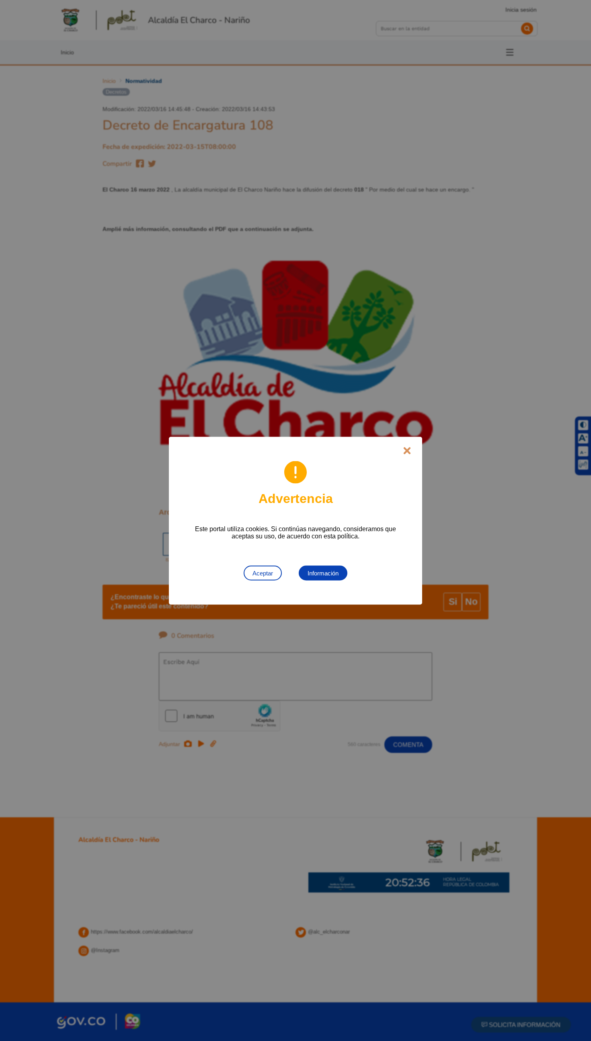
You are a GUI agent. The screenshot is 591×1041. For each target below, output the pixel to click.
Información (323, 572)
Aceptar (262, 572)
